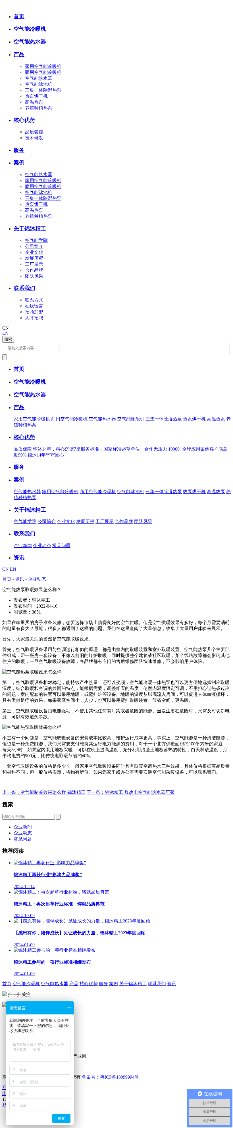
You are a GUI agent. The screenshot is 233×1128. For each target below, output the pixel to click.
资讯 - (21, 579)
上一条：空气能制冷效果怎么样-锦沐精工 (44, 792)
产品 (73, 983)
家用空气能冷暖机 (43, 66)
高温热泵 (34, 102)
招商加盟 (34, 311)
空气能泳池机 (38, 84)
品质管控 (34, 131)
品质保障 (23, 449)
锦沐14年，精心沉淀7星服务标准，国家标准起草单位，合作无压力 (100, 449)
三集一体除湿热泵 (43, 90)
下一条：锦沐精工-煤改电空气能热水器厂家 (130, 792)
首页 (6, 579)
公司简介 (34, 246)
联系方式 (34, 300)
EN (5, 333)
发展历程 (34, 258)
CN (5, 569)
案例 (113, 983)
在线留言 (34, 306)
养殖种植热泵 (38, 108)
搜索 (8, 339)
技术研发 (34, 137)
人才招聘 (34, 317)
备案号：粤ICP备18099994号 (110, 1077)
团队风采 (34, 276)
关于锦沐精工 (133, 983)
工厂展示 (34, 264)
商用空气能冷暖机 (43, 72)
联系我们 (157, 983)
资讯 (171, 983)
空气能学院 (36, 240)
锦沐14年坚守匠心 (46, 455)
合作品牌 (34, 270)
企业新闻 (23, 545)
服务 (103, 983)
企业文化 (34, 252)
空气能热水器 (38, 78)
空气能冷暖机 (26, 983)
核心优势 (89, 983)
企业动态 (42, 545)
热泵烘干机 (36, 96)
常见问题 (61, 545)
